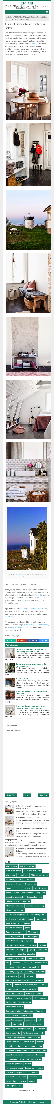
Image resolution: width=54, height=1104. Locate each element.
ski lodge (22, 1077)
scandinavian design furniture (17, 915)
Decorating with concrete (15, 932)
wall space (30, 993)
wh (20, 1086)
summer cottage (28, 625)
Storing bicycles (34, 1037)
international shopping (14, 941)
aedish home (29, 1042)
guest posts (30, 1020)
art (31, 963)
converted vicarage (13, 1051)
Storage (43, 985)
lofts (35, 998)
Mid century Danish (38, 915)
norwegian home (28, 893)
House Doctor (40, 1029)
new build (9, 1072)
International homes (13, 871)
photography (17, 1024)
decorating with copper (14, 1020)
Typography (40, 1011)
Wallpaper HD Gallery (13, 840)
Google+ (21, 640)
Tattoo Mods (21, 8)
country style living (13, 967)
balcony (40, 1042)
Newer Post (11, 795)
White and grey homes (22, 18)
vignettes (32, 1081)
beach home (10, 1046)
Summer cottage (12, 888)
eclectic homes (12, 989)
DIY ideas (10, 950)
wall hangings (11, 1086)
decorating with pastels (15, 897)
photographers (11, 976)
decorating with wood (14, 936)
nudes (40, 1020)
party (8, 1024)
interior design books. (29, 989)
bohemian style (41, 963)
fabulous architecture (14, 928)
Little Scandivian (38, 609)
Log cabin (41, 893)
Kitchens (39, 980)
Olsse (8, 1037)
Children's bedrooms (34, 897)
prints (27, 1024)
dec (44, 1051)
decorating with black (31, 967)
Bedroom (42, 945)
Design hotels (11, 1002)
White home (10, 875)
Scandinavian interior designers (26, 985)
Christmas (26, 901)
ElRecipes (17, 6)
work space (30, 976)
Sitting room (42, 950)
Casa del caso (27, 577)
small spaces (11, 919)
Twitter (44, 640)
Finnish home (41, 919)
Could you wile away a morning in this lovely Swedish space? (31, 650)
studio (29, 958)
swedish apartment (27, 866)
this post (26, 609)
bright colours (23, 1046)
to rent (23, 1081)
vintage (30, 919)
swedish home (11, 866)
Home (8, 16)
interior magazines (24, 998)
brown (15, 1015)
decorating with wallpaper (34, 972)
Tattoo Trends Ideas (13, 1042)
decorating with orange (34, 1055)
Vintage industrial (12, 923)
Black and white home (32, 871)
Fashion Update (32, 8)
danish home (29, 880)
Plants (8, 985)
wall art (20, 993)
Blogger (31, 1090)
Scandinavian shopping (35, 906)
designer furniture (12, 901)
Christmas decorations (14, 906)
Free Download (25, 1002)
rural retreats (33, 16)
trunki (24, 600)
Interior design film (13, 1033)
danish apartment (12, 893)
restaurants (10, 993)
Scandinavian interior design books (19, 1011)
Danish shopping (31, 936)
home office (31, 945)
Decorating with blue (13, 980)
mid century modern (13, 880)
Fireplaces (16, 963)
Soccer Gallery (19, 1037)
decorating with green (14, 972)
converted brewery (16, 627)
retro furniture (11, 1077)
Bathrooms (10, 998)
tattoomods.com (12, 1081)
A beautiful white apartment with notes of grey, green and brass (30, 707)
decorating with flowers (14, 1055)
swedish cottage (40, 888)
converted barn (26, 1015)
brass (8, 1015)
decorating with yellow (26, 954)
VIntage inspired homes (15, 910)
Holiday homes (16, 16)
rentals (34, 1072)
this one (11, 617)
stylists (22, 919)
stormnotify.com (35, 1077)
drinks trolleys (11, 1059)
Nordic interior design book (33, 1033)
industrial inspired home (15, 958)
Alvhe (8, 1029)
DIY (7, 963)
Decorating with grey (14, 884)
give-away (26, 923)
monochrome (23, 875)
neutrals (43, 998)
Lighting (32, 950)
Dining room (28, 980)
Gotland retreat (42, 625)
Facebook (33, 640)
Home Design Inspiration (39, 6)
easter (22, 1059)
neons (40, 1068)
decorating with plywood (15, 945)
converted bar (36, 1046)
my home (29, 941)
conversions (10, 954)
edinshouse (27, 3)
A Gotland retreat (23, 679)
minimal (28, 1064)
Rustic (25, 963)
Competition (39, 958)
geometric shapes (34, 1059)
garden (27, 928)
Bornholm (38, 595)
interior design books (14, 1064)
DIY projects (21, 950)
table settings (37, 1024)
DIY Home (25, 6)
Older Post (43, 795)
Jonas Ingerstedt (21, 574)
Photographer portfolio (14, 1007)
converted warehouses (31, 1051)
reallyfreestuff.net (22, 1072)
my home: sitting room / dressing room (21, 1068)
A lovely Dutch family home (27, 817)
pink (24, 16)
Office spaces (33, 932)
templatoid (41, 1102)
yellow (39, 993)
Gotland (33, 44)
